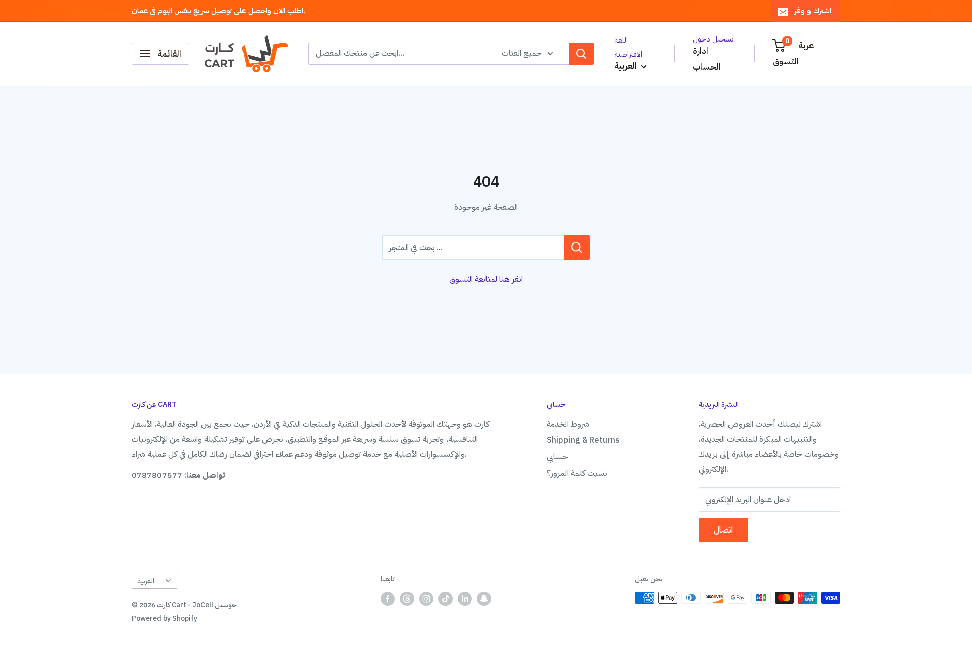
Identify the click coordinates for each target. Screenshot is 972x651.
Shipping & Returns (583, 440)
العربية (145, 581)
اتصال (723, 530)
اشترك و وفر (812, 10)
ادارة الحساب (707, 59)
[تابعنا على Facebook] (388, 599)
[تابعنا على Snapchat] (484, 599)
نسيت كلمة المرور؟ (577, 473)
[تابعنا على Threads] (407, 599)
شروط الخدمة (568, 424)
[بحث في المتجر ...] (577, 247)
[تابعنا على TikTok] (445, 599)
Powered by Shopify (164, 618)
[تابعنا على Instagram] (426, 599)
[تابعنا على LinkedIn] (465, 599)
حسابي (557, 457)
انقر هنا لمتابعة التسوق (486, 279)
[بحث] (581, 54)
